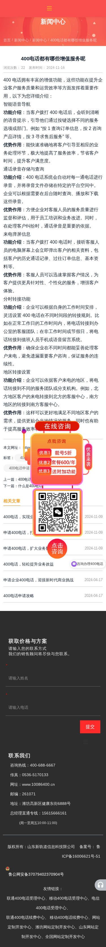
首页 (7, 40)
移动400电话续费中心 (69, 917)
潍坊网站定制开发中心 (55, 927)
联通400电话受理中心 (26, 898)
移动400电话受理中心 (68, 898)
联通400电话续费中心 (25, 917)
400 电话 (12, 80)
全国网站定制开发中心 (65, 936)
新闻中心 (21, 40)
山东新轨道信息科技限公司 (53, 846)
